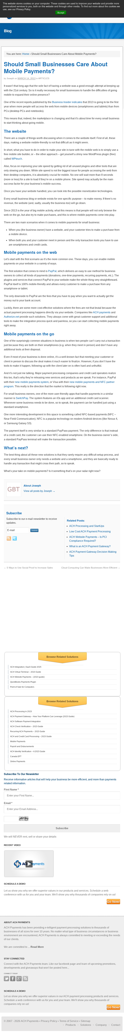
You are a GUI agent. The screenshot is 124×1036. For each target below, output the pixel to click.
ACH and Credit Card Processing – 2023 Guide (31, 736)
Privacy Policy (49, 1021)
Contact (115, 1025)
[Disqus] (62, 610)
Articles (43, 78)
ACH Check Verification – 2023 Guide (26, 726)
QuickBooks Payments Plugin (23, 682)
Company (101, 1025)
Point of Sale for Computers (22, 687)
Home (25, 54)
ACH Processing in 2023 (21, 711)
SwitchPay (22, 398)
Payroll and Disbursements (22, 746)
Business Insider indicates (67, 102)
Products (71, 1025)
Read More (37, 947)
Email (8, 803)
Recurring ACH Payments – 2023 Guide (27, 731)
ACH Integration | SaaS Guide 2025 (25, 667)
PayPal (52, 271)
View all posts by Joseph (39, 491)
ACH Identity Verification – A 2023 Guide (27, 751)
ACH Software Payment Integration (25, 721)
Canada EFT (15, 756)
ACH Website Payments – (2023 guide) (27, 677)
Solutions (85, 1025)
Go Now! (113, 901)
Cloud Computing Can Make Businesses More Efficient (90, 567)
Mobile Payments (17, 741)
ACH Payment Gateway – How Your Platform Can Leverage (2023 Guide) (42, 716)
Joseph (10, 78)
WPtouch (16, 158)
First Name (11, 789)
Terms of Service (68, 1021)
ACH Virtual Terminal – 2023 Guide (25, 672)
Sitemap (85, 1021)
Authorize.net (11, 316)
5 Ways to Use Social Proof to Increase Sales (28, 567)
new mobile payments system (32, 382)
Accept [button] (60, 12)
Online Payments (17, 761)
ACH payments (101, 312)
